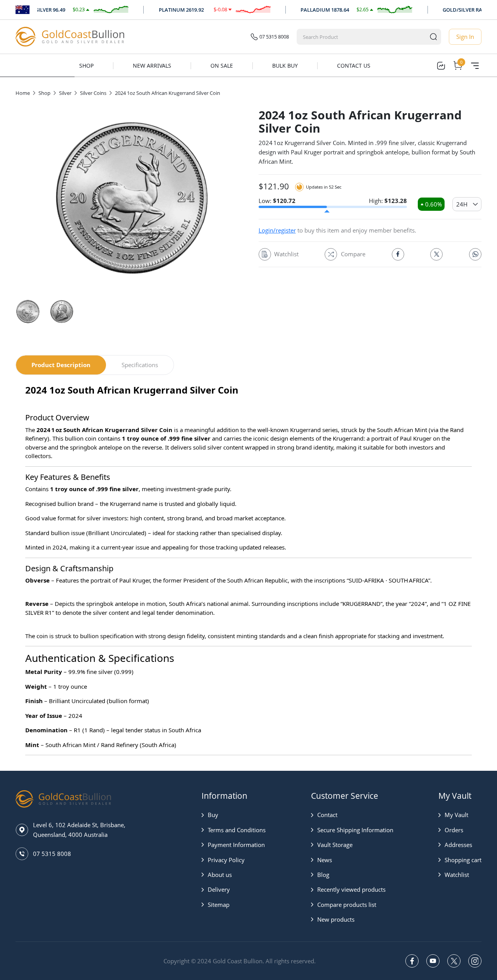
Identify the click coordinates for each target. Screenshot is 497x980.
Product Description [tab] (60, 365)
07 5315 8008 (274, 36)
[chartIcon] (440, 65)
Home (23, 92)
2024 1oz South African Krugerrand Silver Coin (167, 92)
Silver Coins (93, 92)
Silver (65, 92)
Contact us (353, 65)
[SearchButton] (433, 37)
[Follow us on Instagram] (474, 961)
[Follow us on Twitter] (454, 961)
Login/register (277, 230)
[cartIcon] (457, 65)
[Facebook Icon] (398, 254)
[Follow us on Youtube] (433, 961)
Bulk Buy (285, 65)
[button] (234, 814)
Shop (86, 65)
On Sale (221, 65)
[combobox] (362, 36)
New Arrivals (152, 65)
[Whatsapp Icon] (475, 254)
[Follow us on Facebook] (412, 961)
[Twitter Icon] (436, 254)
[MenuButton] (474, 65)
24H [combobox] (461, 204)
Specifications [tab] (140, 365)
